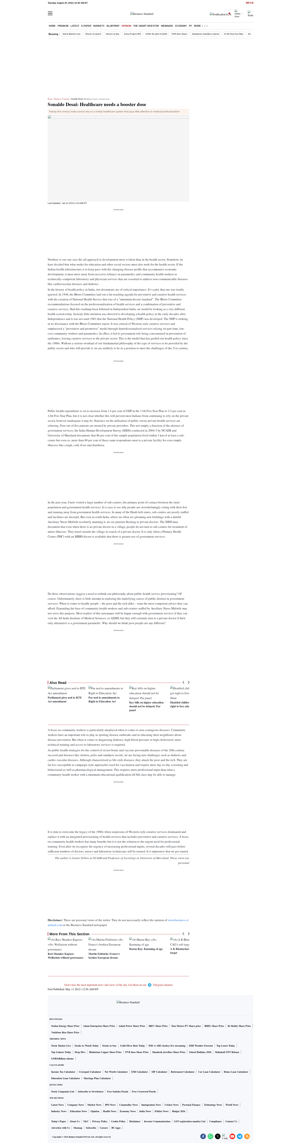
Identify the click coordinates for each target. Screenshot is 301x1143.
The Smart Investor (146, 26)
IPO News (110, 1105)
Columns (66, 99)
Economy (181, 26)
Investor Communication (157, 1121)
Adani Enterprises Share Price (99, 1026)
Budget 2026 (178, 1111)
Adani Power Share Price (132, 1026)
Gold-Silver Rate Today (132, 1045)
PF (190, 26)
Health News (109, 1111)
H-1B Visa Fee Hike (233, 34)
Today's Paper (58, 1121)
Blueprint (113, 26)
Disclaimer (134, 1121)
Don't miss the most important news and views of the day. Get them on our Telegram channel (118, 985)
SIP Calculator (159, 1072)
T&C (86, 1121)
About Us (75, 1121)
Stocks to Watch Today (87, 1045)
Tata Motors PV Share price (186, 1026)
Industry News (58, 1111)
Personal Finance (191, 1105)
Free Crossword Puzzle (144, 1091)
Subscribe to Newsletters (90, 1091)
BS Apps (116, 1128)
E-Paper (86, 26)
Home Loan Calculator (236, 1072)
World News (232, 1105)
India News (145, 1111)
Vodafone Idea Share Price (65, 1032)
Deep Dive (80, 1052)
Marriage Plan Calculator (97, 1078)
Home (52, 26)
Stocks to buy (112, 34)
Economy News (128, 1111)
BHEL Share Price (214, 1026)
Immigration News (151, 1105)
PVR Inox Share (179, 34)
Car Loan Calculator (209, 1072)
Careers (104, 1128)
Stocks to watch (93, 34)
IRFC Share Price (158, 1026)
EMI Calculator (139, 1072)
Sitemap (78, 1128)
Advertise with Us (60, 1128)
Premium (63, 26)
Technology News (213, 1105)
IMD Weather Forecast (201, 1045)
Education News (78, 1111)
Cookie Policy (118, 1121)
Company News (75, 1105)
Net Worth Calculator (116, 1072)
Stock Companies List (62, 1091)
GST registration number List (190, 1121)
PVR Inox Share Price (137, 1052)
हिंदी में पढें (249, 3)
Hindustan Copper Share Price (105, 1052)
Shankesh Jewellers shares (205, 34)
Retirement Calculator (183, 1072)
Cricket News (172, 1105)
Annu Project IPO (132, 34)
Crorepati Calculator (90, 1072)
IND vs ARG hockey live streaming (167, 1045)
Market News (94, 1105)
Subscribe (91, 1128)
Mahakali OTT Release (227, 1052)
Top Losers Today (226, 1045)
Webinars (167, 26)
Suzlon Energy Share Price (65, 1026)
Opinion (126, 26)
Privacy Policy (99, 1121)
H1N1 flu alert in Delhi (156, 34)
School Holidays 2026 (200, 1052)
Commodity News (128, 1105)
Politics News (161, 1111)
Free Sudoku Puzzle (117, 1091)
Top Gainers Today (61, 1052)
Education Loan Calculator (65, 1078)
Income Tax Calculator (63, 1072)
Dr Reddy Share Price (239, 1026)
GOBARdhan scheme (62, 1058)
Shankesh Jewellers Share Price (168, 1052)
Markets (99, 26)
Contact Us (231, 1121)
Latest (75, 26)
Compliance (215, 1121)
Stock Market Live (71, 34)
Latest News (57, 1105)
